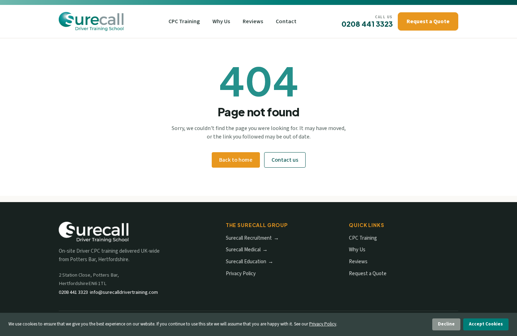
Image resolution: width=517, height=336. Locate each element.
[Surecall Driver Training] (91, 21)
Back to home (236, 160)
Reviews (253, 21)
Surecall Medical (243, 249)
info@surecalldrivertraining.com (124, 292)
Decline (446, 324)
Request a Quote (428, 21)
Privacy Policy (241, 273)
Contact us (285, 160)
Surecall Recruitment (249, 238)
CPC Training (184, 21)
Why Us (221, 21)
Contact (286, 21)
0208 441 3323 (367, 24)
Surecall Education (246, 261)
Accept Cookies (486, 324)
